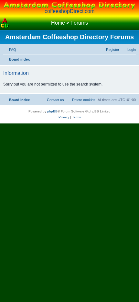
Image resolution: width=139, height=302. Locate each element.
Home (58, 23)
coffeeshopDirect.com (69, 11)
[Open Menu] (134, 23)
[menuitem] (9, 49)
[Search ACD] (14, 23)
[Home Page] (5, 23)
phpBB (52, 111)
